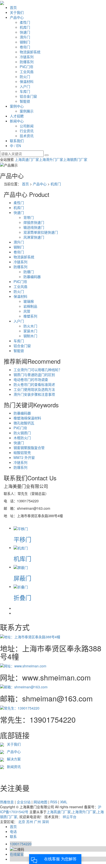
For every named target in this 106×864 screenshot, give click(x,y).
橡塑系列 (30, 316)
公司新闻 (27, 125)
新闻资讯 (13, 766)
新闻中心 (17, 120)
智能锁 (25, 101)
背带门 (28, 217)
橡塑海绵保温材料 (27, 417)
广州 (37, 821)
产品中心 (17, 17)
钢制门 (25, 41)
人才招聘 (17, 115)
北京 (21, 821)
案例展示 (27, 111)
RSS (53, 801)
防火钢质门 (22, 432)
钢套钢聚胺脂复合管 (29, 447)
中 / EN (15, 145)
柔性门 (25, 22)
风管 (26, 311)
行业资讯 (27, 130)
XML (63, 801)
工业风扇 (27, 71)
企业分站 (24, 801)
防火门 (25, 76)
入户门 (25, 86)
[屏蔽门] (21, 566)
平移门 (22, 539)
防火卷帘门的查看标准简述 (34, 384)
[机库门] (21, 547)
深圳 (45, 821)
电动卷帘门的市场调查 (31, 379)
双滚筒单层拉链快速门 (40, 232)
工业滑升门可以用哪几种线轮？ (38, 369)
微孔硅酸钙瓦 (24, 422)
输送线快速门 (33, 227)
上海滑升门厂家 (51, 159)
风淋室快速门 (33, 237)
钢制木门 (30, 335)
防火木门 (30, 325)
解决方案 (12, 758)
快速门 (25, 32)
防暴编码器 (32, 276)
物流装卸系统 (30, 51)
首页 (13, 7)
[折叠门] (21, 586)
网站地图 (40, 801)
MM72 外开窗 (24, 457)
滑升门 (25, 37)
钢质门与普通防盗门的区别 (34, 374)
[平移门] (21, 528)
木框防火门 (22, 437)
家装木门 (30, 330)
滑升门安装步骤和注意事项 (34, 394)
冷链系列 (27, 56)
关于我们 (17, 12)
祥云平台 (69, 816)
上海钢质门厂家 (75, 159)
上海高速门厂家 (27, 159)
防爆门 (28, 271)
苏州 (29, 821)
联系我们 (17, 140)
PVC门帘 (26, 66)
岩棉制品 (30, 306)
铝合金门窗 (28, 96)
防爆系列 (27, 61)
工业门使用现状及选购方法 (34, 389)
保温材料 (27, 81)
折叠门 (22, 597)
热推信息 (7, 801)
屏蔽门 (22, 578)
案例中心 (17, 106)
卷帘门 (25, 46)
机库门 (25, 27)
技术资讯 (27, 135)
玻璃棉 (28, 301)
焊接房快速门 (33, 222)
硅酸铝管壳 (22, 452)
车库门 (25, 91)
